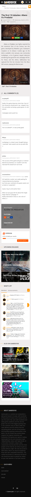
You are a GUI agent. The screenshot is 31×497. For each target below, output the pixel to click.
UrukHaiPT (5, 98)
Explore (3, 474)
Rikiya (4, 137)
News (2, 467)
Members (4, 290)
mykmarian (5, 123)
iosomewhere (6, 174)
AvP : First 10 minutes (9, 86)
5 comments (12, 22)
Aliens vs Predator (9, 44)
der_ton (8, 295)
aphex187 (8, 299)
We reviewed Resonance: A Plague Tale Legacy (14, 373)
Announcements (12, 290)
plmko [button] (26, 176)
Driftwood (8, 327)
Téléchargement (24, 82)
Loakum (8, 303)
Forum (3, 477)
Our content (5, 471)
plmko (4, 156)
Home (4, 6)
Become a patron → (22, 240)
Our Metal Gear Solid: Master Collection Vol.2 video (13, 355)
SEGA (5, 225)
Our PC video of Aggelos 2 (12, 391)
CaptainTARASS (7, 20)
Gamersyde (10, 491)
